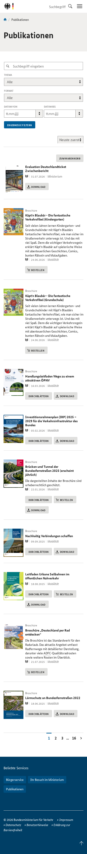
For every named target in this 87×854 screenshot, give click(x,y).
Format (8, 90)
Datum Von (10, 106)
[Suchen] (70, 6)
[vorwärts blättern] (81, 738)
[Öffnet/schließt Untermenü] (79, 6)
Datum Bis (50, 106)
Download (38, 187)
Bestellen (37, 270)
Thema (14, 74)
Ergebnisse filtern (19, 125)
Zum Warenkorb (69, 158)
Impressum (66, 819)
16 (74, 738)
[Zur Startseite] (5, 19)
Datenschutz (13, 824)
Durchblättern (39, 396)
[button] (39, 114)
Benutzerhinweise (37, 824)
